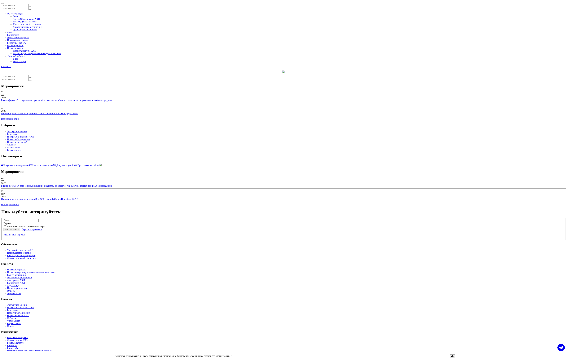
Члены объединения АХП (20, 250)
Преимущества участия (24, 21)
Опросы (11, 291)
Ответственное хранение (19, 277)
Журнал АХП (14, 293)
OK (452, 356)
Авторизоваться (12, 229)
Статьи (10, 326)
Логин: (7, 220)
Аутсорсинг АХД (16, 280)
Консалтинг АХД (16, 283)
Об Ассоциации (16, 13)
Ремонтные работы (16, 43)
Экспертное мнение (17, 131)
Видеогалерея (14, 150)
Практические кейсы (88, 165)
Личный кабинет (16, 56)
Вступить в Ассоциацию (15, 165)
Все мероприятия (10, 119)
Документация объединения (27, 27)
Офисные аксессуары (18, 37)
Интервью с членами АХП (20, 136)
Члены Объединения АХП (26, 19)
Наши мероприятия (17, 288)
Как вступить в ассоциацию (21, 255)
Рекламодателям (15, 45)
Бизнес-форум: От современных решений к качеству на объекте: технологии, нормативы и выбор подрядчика (56, 100)
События (11, 144)
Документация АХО (66, 165)
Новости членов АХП (18, 142)
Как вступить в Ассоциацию (27, 24)
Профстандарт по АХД (24, 51)
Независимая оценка (17, 40)
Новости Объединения (18, 139)
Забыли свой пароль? (14, 234)
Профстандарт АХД (17, 269)
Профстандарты (15, 48)
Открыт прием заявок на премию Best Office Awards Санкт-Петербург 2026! (39, 113)
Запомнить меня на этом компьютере (25, 226)
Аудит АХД (13, 285)
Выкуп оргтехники (16, 275)
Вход (15, 59)
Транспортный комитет (25, 29)
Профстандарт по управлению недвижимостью (37, 53)
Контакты (6, 66)
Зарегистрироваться (32, 229)
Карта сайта (13, 348)
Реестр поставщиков (42, 165)
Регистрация (19, 61)
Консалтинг (13, 35)
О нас (16, 16)
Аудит (10, 32)
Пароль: (8, 223)
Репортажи (12, 134)
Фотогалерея (13, 147)
